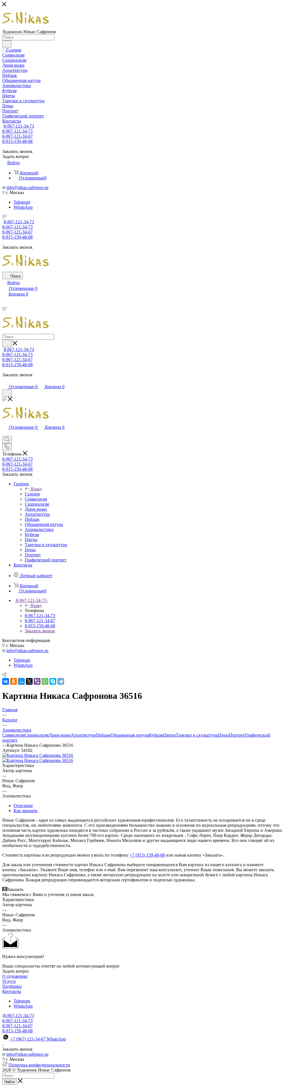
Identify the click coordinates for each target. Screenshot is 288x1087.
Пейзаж (103, 735)
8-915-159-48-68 (17, 141)
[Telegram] (60, 681)
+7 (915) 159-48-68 (147, 855)
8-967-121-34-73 (19, 126)
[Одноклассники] (13, 681)
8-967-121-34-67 (17, 136)
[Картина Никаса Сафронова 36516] (37, 755)
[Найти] (7, 44)
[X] (29, 681)
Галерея (32, 494)
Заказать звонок (40, 630)
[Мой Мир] (21, 681)
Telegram (22, 202)
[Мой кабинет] (4, 381)
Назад (36, 488)
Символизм (13, 735)
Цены (223, 735)
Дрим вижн (60, 735)
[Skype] (53, 681)
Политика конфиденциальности (39, 1064)
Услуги (9, 981)
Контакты (11, 991)
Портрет (237, 735)
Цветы (169, 735)
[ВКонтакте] (5, 681)
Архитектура (83, 735)
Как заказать (25, 810)
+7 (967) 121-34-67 (38, 1039)
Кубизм (156, 735)
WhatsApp (23, 207)
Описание (23, 805)
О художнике (15, 976)
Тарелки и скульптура (197, 735)
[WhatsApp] (45, 681)
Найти (9, 1082)
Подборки (12, 986)
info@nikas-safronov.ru (27, 187)
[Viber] (37, 681)
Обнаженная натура (130, 735)
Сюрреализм (36, 735)
